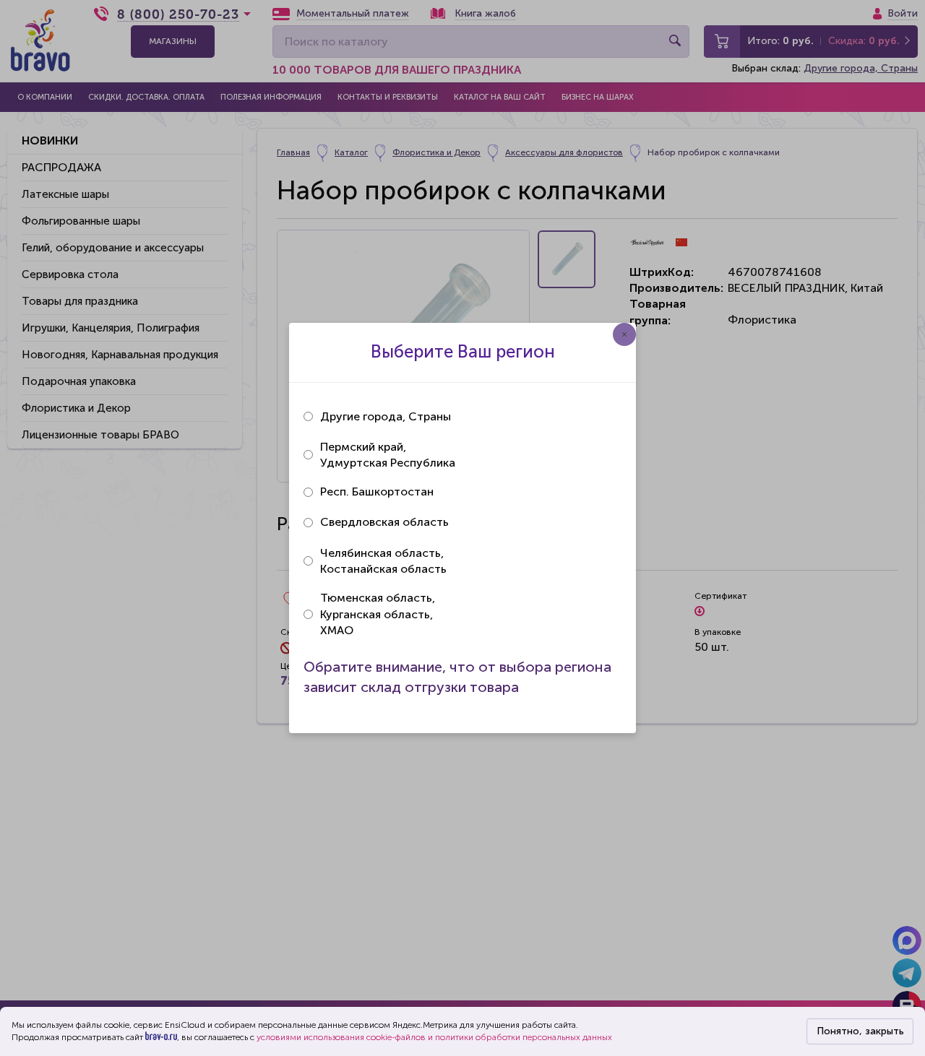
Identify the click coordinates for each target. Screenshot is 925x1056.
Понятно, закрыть (860, 1031)
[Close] (624, 334)
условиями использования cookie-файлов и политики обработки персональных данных (434, 1037)
